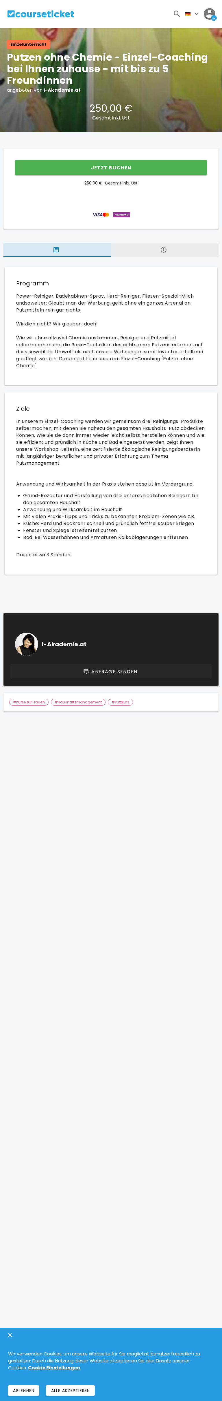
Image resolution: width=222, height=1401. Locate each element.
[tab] (57, 250)
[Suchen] (177, 14)
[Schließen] (10, 1335)
